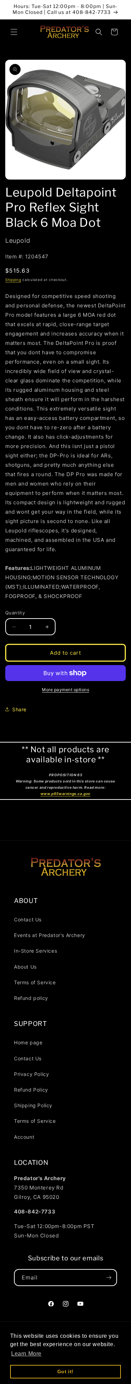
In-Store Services (35, 951)
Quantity (15, 612)
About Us (25, 967)
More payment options (65, 689)
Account (24, 1137)
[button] (14, 32)
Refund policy (31, 998)
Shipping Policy (33, 1105)
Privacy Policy (31, 1074)
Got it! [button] (65, 1371)
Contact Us (28, 919)
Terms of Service (35, 982)
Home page (28, 1042)
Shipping (13, 279)
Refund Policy (31, 1090)
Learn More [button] (26, 1354)
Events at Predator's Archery (49, 935)
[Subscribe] (108, 1277)
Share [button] (19, 709)
